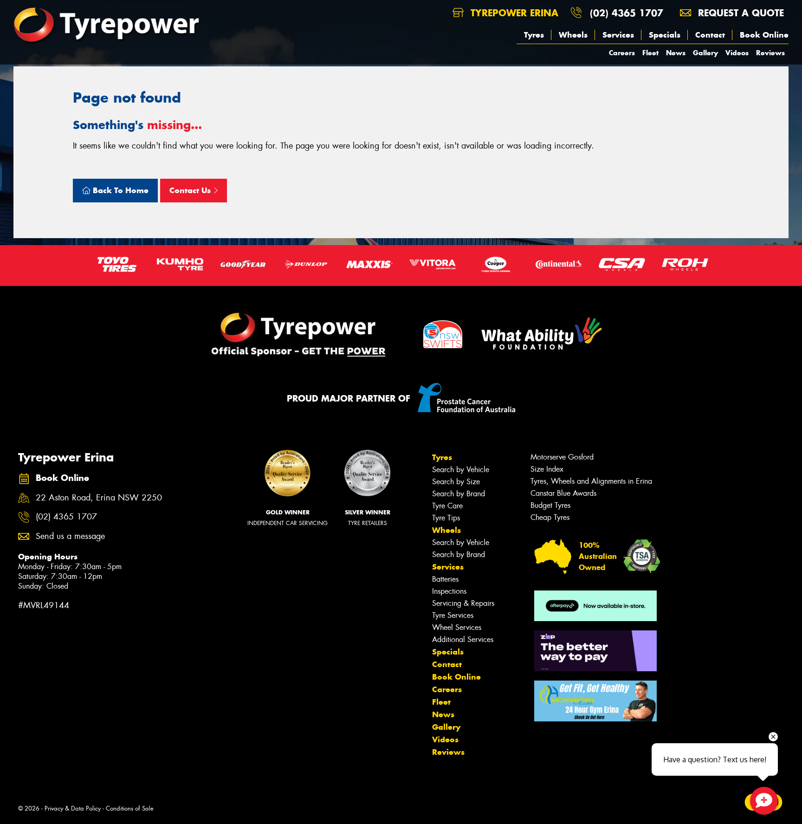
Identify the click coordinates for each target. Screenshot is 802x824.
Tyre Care (447, 506)
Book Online (764, 35)
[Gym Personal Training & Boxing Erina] (595, 701)
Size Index (546, 469)
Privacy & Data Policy (73, 808)
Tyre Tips (446, 518)
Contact (710, 35)
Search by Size (456, 482)
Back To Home (120, 190)
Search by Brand (458, 494)
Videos (737, 52)
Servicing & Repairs (463, 603)
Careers (622, 52)
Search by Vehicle (460, 469)
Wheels (573, 35)
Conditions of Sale (130, 808)
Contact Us (191, 190)
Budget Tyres (550, 505)
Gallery (705, 52)
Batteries (445, 579)
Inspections (449, 591)
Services (618, 35)
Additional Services (462, 639)
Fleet (650, 52)
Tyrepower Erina (512, 13)
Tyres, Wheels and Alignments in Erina (591, 481)
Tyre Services (452, 615)
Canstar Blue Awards (563, 493)
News (676, 52)
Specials (664, 35)
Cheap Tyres (549, 517)
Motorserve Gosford (562, 457)
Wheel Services (456, 627)
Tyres (534, 35)
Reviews (770, 52)
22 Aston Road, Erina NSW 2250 (99, 498)
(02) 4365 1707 (626, 13)
